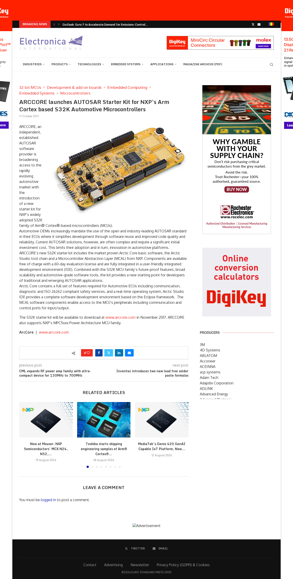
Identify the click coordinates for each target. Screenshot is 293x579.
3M (202, 344)
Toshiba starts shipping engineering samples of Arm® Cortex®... (104, 448)
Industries (32, 64)
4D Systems (210, 350)
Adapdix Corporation (216, 383)
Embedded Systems (126, 64)
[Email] (259, 24)
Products (60, 64)
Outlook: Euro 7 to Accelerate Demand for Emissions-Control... (105, 24)
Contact (89, 565)
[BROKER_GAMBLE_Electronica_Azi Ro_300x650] (236, 88)
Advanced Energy (214, 394)
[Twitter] (253, 24)
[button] (54, 24)
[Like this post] (88, 352)
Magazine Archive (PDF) (202, 64)
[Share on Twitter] (108, 352)
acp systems (210, 372)
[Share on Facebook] (99, 352)
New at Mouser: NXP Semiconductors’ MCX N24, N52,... (46, 448)
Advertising (113, 565)
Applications (162, 64)
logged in (48, 499)
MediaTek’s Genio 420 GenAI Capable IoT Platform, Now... (161, 446)
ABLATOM (208, 355)
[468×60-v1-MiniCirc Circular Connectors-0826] (220, 38)
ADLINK (206, 388)
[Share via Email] (129, 352)
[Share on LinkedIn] (119, 352)
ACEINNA (207, 366)
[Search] (271, 64)
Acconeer (207, 361)
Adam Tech (209, 377)
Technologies (89, 64)
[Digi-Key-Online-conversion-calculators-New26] (236, 251)
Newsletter (139, 565)
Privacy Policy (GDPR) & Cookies (183, 565)
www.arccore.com (121, 317)
